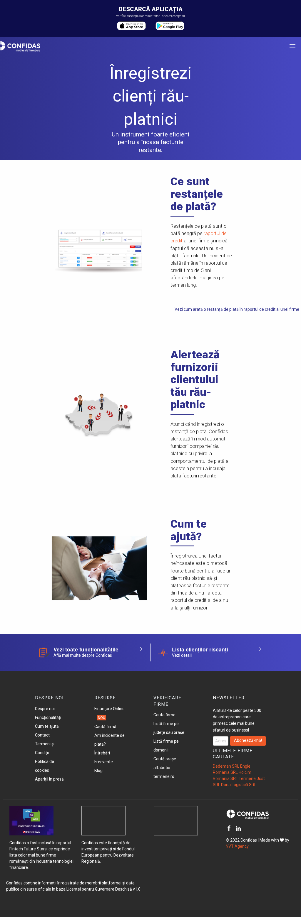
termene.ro (163, 776)
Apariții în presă (49, 779)
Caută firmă (105, 726)
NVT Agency (237, 846)
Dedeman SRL (226, 766)
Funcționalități (48, 717)
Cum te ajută (47, 726)
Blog (98, 770)
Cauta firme (164, 714)
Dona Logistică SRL (238, 784)
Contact (42, 735)
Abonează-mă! (248, 740)
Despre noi (45, 708)
